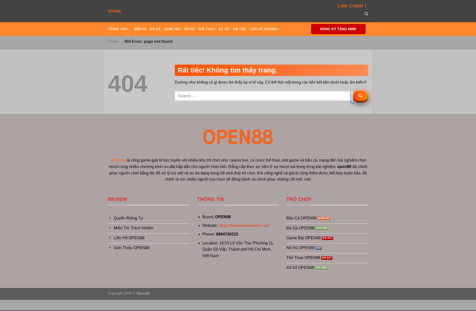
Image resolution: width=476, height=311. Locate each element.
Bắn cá (140, 29)
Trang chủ (117, 29)
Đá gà (155, 29)
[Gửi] (360, 96)
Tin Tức (239, 29)
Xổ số (223, 29)
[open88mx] (114, 11)
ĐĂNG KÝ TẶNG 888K (338, 29)
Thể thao (206, 29)
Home (113, 41)
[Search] (366, 14)
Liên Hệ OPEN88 (263, 29)
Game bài (172, 29)
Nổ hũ (189, 29)
